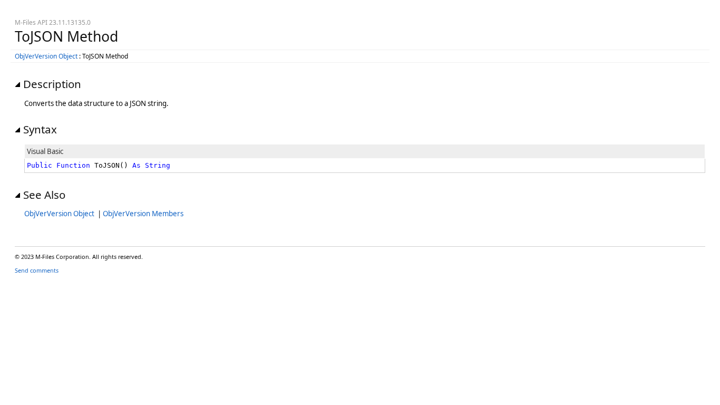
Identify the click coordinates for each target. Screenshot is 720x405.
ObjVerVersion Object (46, 56)
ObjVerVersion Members (143, 213)
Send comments (37, 270)
